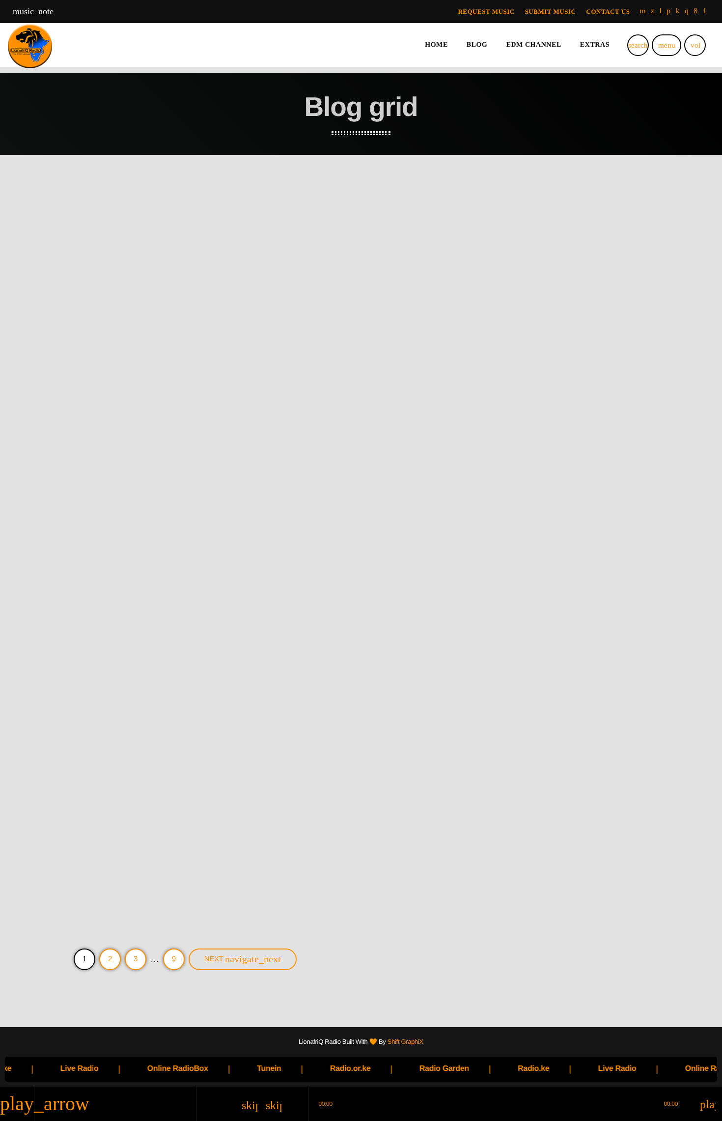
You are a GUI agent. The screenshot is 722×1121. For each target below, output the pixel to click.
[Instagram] (687, 11)
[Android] (705, 11)
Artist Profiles (101, 587)
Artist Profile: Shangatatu (336, 851)
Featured (293, 342)
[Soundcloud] (668, 11)
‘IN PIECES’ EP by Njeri (528, 360)
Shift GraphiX (405, 1041)
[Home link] (30, 45)
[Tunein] (661, 11)
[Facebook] (695, 11)
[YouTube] (642, 11)
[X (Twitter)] (652, 11)
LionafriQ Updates (107, 342)
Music (486, 342)
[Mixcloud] (678, 11)
